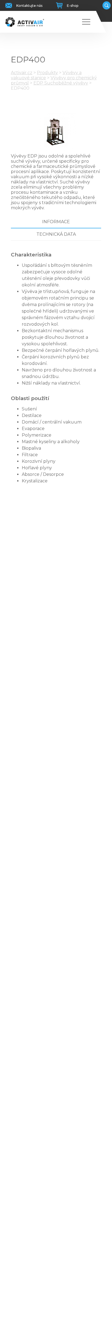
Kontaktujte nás (29, 6)
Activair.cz (21, 72)
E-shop (72, 6)
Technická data (56, 234)
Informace (56, 221)
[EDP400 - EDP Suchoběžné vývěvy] (56, 133)
